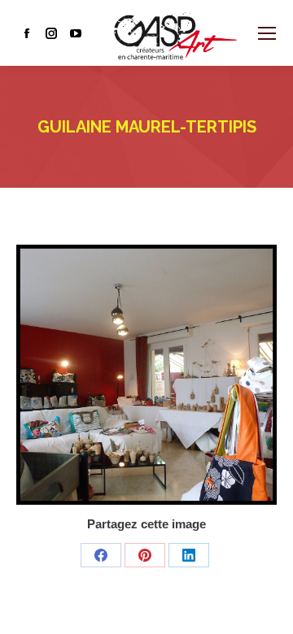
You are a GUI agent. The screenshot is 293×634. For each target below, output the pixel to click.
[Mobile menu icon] (267, 33)
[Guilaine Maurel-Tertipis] (146, 375)
